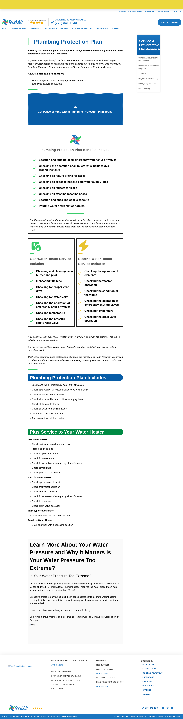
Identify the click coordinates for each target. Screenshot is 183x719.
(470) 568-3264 (102, 686)
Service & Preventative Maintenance (148, 59)
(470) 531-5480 (102, 673)
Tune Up (142, 73)
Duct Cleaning (144, 88)
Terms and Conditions (70, 716)
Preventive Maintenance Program (148, 67)
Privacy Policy (55, 716)
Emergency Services (147, 83)
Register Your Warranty (148, 78)
